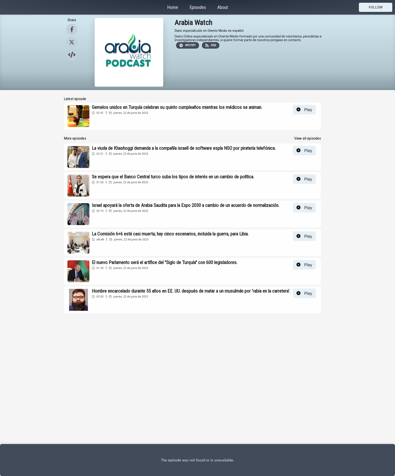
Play (308, 109)
